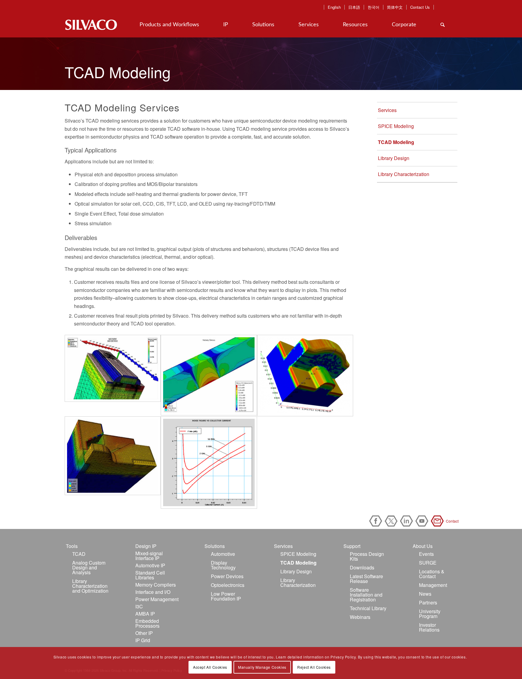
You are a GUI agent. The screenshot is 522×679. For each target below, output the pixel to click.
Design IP (145, 546)
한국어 (373, 7)
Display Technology (223, 565)
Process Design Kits (367, 556)
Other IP (144, 632)
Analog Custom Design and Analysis (88, 567)
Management (433, 584)
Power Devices (227, 576)
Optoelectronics (227, 584)
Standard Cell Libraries (150, 575)
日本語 (354, 7)
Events (426, 553)
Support (351, 546)
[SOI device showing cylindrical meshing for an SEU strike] (113, 368)
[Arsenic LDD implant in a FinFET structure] (305, 375)
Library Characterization (403, 174)
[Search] (442, 24)
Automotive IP (150, 565)
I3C (139, 606)
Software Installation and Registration (366, 594)
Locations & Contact (431, 574)
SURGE (428, 562)
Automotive (223, 553)
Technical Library (368, 608)
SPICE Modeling (396, 126)
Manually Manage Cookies (262, 667)
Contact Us (420, 7)
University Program (429, 614)
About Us (423, 546)
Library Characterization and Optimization (90, 586)
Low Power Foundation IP (226, 596)
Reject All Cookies (314, 667)
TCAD (78, 553)
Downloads (362, 567)
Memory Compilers (155, 584)
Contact (438, 521)
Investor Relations (429, 627)
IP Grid (142, 640)
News (425, 593)
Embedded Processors (147, 623)
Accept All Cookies (210, 667)
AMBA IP (145, 613)
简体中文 (395, 7)
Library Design (393, 158)
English (334, 7)
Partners (428, 602)
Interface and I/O (152, 591)
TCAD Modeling (396, 142)
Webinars (360, 616)
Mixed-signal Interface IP (149, 556)
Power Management (157, 599)
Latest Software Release (366, 579)
